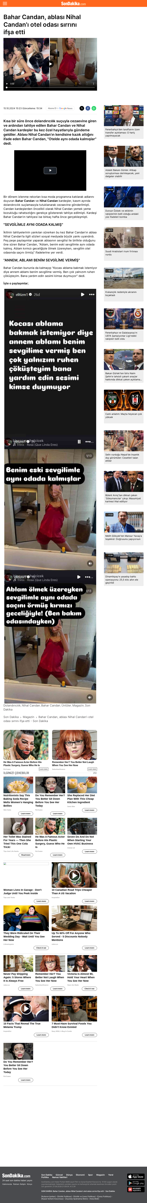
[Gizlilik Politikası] (64, 1196)
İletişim (23, 1184)
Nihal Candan (49, 201)
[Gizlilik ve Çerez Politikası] (84, 1196)
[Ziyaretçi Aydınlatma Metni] (76, 1199)
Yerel (110, 1175)
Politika (45, 1177)
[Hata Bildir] (94, 1199)
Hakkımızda (7, 1184)
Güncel (59, 1175)
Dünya (69, 1175)
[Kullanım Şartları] (48, 1196)
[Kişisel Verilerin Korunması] (52, 1199)
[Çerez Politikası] (104, 1196)
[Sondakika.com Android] (136, 1183)
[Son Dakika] (73, 3)
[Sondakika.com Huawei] (136, 1189)
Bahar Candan (25, 201)
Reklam (16, 1184)
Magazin (100, 1175)
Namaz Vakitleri (59, 1177)
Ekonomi (80, 1175)
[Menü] (5, 3)
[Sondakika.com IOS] (136, 1176)
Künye (29, 1184)
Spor (90, 1175)
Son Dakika (46, 1175)
